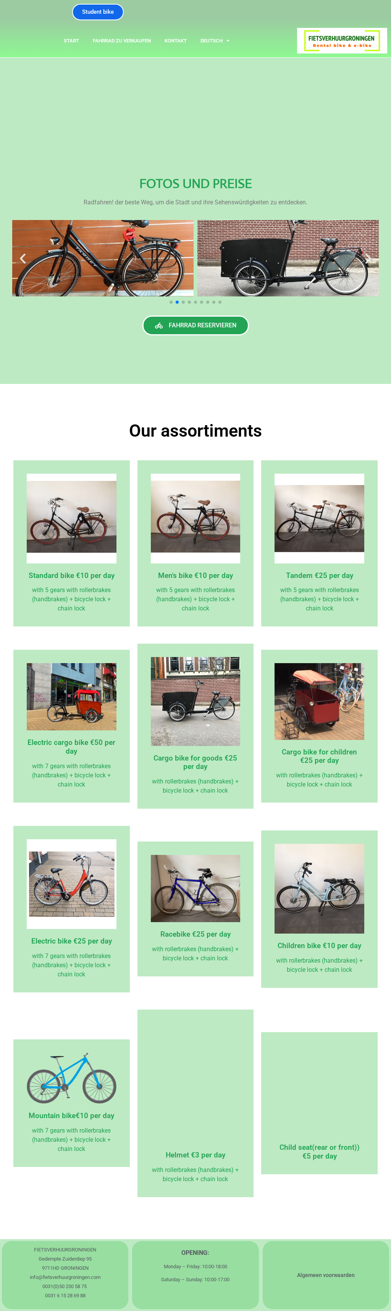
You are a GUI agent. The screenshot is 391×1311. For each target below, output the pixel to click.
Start (71, 41)
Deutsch (211, 41)
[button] (22, 258)
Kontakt (176, 41)
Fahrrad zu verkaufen (122, 41)
